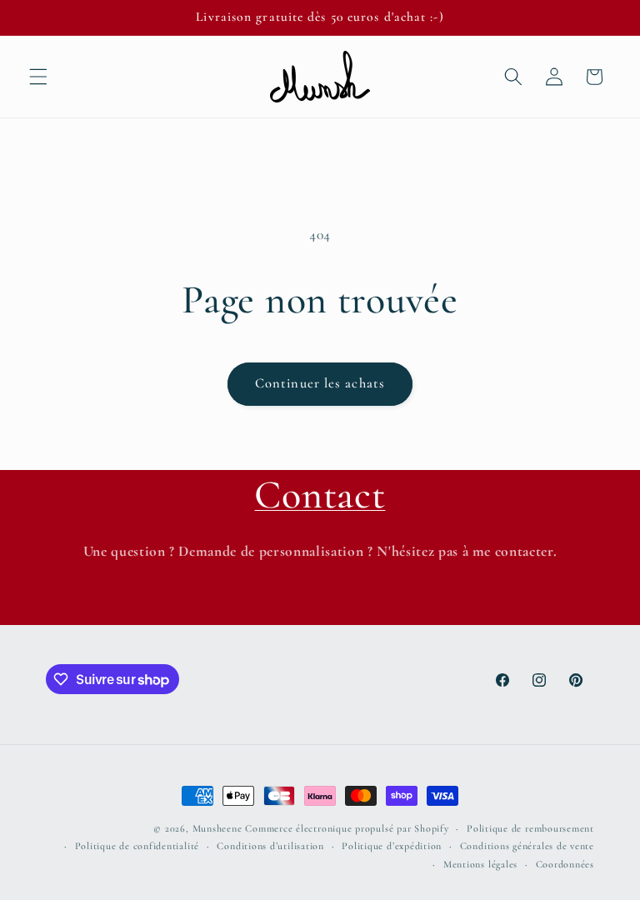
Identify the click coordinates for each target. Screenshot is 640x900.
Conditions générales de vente (527, 846)
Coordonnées (565, 864)
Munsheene (217, 828)
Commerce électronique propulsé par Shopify (346, 828)
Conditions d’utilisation (270, 846)
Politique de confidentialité (137, 846)
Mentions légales (480, 864)
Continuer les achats (320, 383)
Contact (319, 495)
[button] (38, 77)
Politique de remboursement (530, 828)
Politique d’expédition (392, 846)
